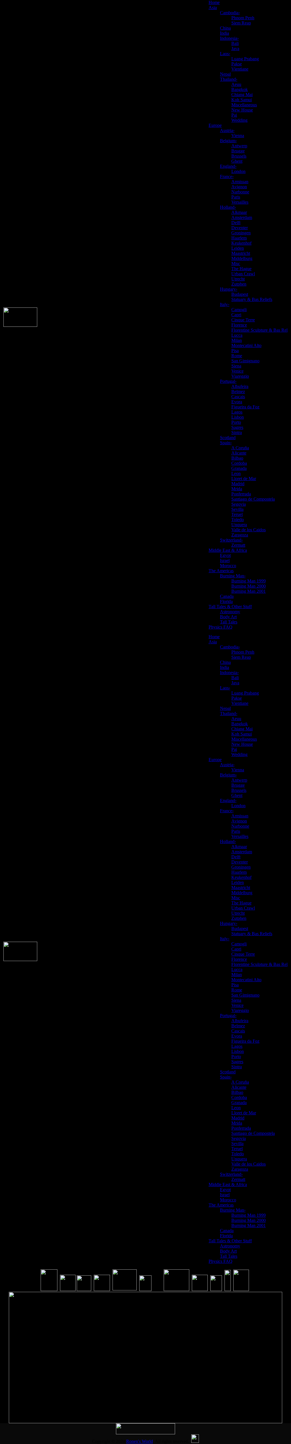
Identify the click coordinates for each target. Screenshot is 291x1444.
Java (235, 48)
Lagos (236, 412)
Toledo (237, 519)
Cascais (238, 396)
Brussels (238, 156)
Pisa (235, 350)
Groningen (241, 232)
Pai (234, 115)
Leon (236, 473)
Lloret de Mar (243, 478)
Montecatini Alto (246, 345)
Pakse (236, 63)
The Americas (221, 570)
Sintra (236, 432)
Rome (236, 355)
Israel (225, 560)
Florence (239, 325)
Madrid (237, 483)
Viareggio (240, 376)
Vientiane (239, 69)
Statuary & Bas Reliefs (251, 299)
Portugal (228, 381)
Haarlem (239, 237)
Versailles (239, 202)
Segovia (238, 504)
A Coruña (240, 447)
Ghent (236, 161)
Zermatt (238, 545)
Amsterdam (241, 217)
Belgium (228, 140)
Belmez (238, 391)
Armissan (239, 181)
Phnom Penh (242, 17)
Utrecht (238, 278)
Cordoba (239, 463)
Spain (226, 442)
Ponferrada (241, 493)
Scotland (228, 437)
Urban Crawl (243, 273)
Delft (235, 222)
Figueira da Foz (245, 406)
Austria (227, 130)
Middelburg (241, 258)
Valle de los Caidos (248, 529)
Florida (226, 601)
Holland (228, 207)
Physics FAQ (220, 627)
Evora (236, 401)
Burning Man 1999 (248, 581)
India (224, 33)
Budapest (239, 294)
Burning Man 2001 (248, 591)
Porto (236, 422)
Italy (224, 304)
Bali (235, 43)
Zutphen (238, 284)
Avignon (239, 186)
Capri (236, 314)
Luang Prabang (245, 58)
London (238, 171)
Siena (236, 365)
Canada (227, 596)
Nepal (225, 74)
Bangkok (239, 89)
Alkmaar (239, 212)
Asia (213, 7)
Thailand (228, 79)
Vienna (237, 135)
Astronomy (230, 611)
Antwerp (239, 145)
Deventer (239, 227)
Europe (215, 125)
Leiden (237, 248)
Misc (235, 263)
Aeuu (236, 84)
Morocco (228, 565)
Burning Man (233, 575)
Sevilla (237, 509)
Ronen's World (139, 1441)
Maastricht (240, 253)
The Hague (241, 268)
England (228, 166)
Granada (239, 468)
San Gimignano (245, 360)
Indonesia (229, 38)
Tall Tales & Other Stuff (230, 606)
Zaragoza (239, 534)
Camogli (239, 309)
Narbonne (240, 191)
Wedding (239, 120)
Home (214, 2)
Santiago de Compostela (253, 499)
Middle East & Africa (228, 550)
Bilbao (237, 458)
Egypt (225, 555)
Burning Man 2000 (248, 586)
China (225, 28)
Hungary (228, 289)
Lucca (236, 335)
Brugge (238, 150)
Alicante (238, 453)
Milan (236, 340)
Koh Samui (241, 99)
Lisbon (237, 417)
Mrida (236, 488)
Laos (225, 53)
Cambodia (230, 12)
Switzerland (231, 540)
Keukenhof (241, 243)
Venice (237, 371)
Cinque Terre (243, 319)
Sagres (237, 427)
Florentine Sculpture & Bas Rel (259, 330)
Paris (235, 197)
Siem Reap (241, 22)
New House (242, 110)
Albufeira (239, 386)
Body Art (228, 616)
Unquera (239, 524)
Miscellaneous (244, 104)
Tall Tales (228, 621)
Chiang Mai (242, 94)
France (227, 176)
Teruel (237, 514)
